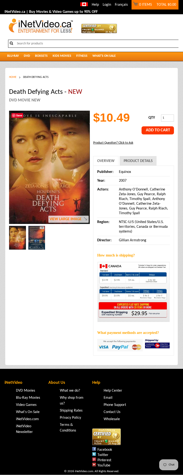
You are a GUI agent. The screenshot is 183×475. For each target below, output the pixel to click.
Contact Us (112, 412)
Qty (151, 118)
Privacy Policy (70, 418)
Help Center (113, 391)
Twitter (102, 455)
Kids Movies (62, 56)
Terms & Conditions (68, 427)
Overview (105, 161)
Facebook (104, 450)
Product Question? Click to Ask (113, 143)
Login (107, 5)
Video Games (26, 405)
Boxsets (41, 56)
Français (121, 5)
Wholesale (112, 419)
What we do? (70, 391)
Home (12, 77)
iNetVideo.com (27, 419)
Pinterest (104, 460)
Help (95, 5)
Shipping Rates (71, 411)
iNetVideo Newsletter (24, 429)
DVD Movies (25, 391)
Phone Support (115, 405)
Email (108, 398)
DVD (27, 56)
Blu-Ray (13, 56)
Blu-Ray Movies (28, 398)
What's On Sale (104, 56)
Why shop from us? (71, 400)
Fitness (81, 56)
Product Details (138, 161)
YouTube (103, 465)
